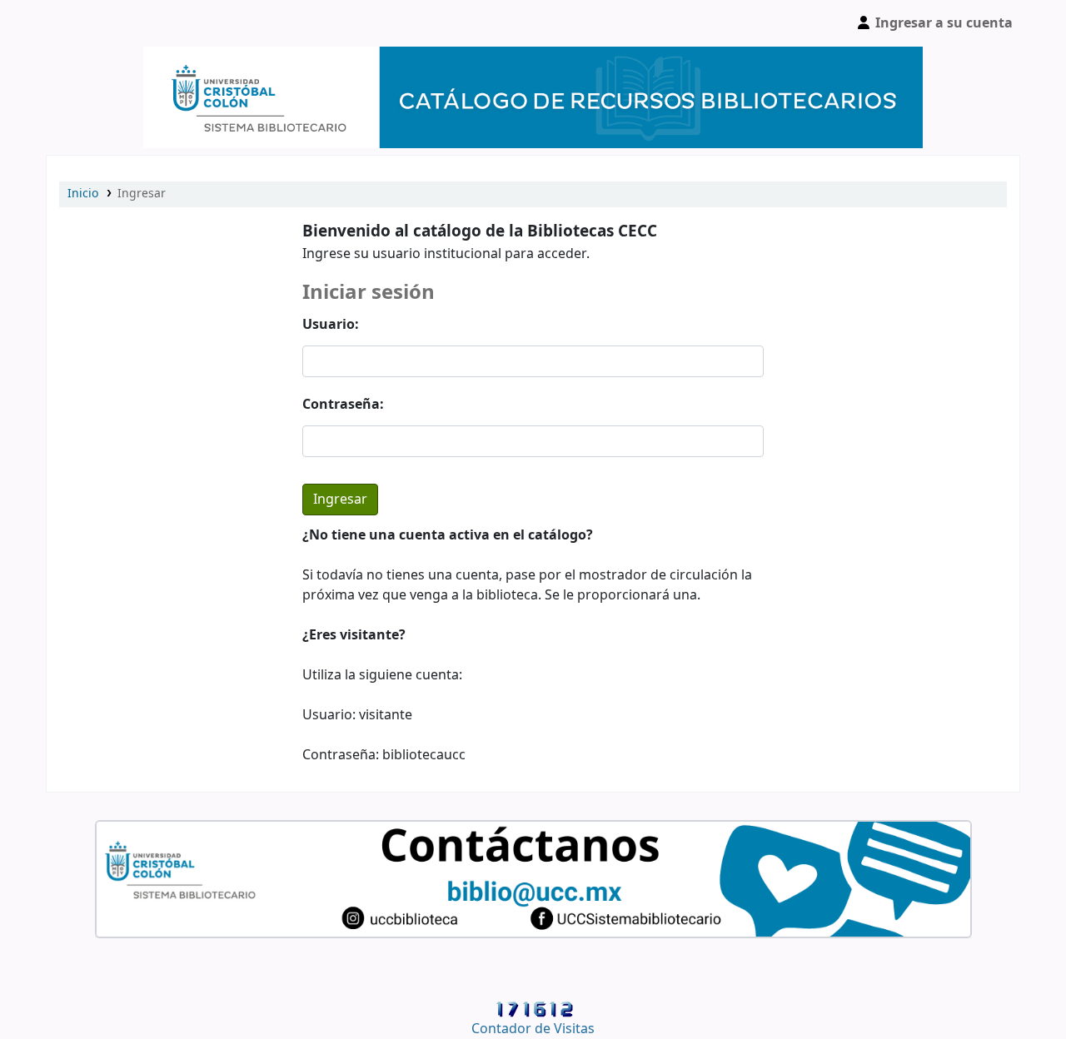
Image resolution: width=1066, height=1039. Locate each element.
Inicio (82, 193)
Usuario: (330, 325)
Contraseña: (343, 405)
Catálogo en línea (88, 23)
